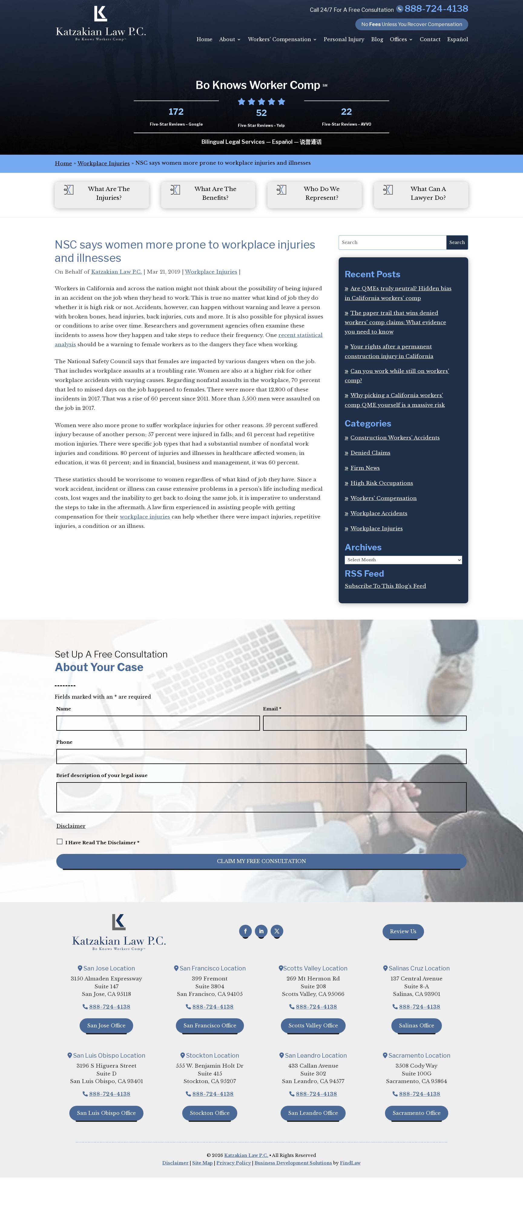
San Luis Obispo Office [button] (106, 1113)
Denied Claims (370, 453)
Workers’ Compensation (279, 39)
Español (457, 39)
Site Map (202, 1163)
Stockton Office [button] (210, 1113)
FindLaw (350, 1163)
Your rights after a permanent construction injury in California (389, 352)
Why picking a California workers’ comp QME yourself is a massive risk (395, 400)
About (227, 39)
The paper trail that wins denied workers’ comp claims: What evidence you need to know (395, 322)
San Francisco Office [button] (209, 1026)
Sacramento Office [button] (417, 1113)
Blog (377, 39)
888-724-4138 (436, 8)
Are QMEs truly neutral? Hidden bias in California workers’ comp (398, 293)
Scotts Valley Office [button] (313, 1026)
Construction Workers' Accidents (395, 438)
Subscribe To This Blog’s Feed (385, 586)
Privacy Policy (233, 1163)
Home (204, 39)
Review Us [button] (403, 931)
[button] (517, 1165)
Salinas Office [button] (416, 1026)
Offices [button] (398, 39)
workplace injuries (145, 517)
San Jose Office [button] (106, 1026)
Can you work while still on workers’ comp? (397, 376)
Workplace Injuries (211, 272)
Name (63, 709)
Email (272, 709)
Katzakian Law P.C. (116, 272)
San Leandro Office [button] (313, 1113)
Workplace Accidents (378, 513)
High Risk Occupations (381, 483)
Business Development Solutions (293, 1163)
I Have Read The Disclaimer (102, 842)
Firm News (365, 468)
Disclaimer (71, 826)
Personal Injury (344, 39)
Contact (430, 39)
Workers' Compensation (383, 498)
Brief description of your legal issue (102, 775)
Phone (64, 742)
